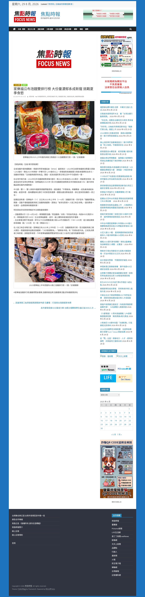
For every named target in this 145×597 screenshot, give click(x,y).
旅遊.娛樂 (41, 29)
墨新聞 (114, 555)
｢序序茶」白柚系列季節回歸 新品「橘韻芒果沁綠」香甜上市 (60, 5)
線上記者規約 (17, 535)
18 (111, 420)
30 (102, 428)
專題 (81, 29)
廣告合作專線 (17, 519)
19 (116, 420)
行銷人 (114, 552)
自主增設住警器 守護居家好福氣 (113, 260)
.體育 (75, 29)
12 (116, 416)
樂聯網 (114, 567)
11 (111, 416)
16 (102, 420)
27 (120, 424)
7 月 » (119, 434)
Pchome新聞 (117, 528)
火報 (113, 559)
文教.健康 (50, 29)
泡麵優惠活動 (62, 96)
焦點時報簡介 (17, 527)
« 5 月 (113, 434)
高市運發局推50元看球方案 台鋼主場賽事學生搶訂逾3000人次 (68, 308)
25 (111, 424)
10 (106, 416)
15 (130, 416)
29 (130, 424)
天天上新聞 (116, 544)
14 (125, 416)
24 (106, 424)
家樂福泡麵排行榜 (52, 96)
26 (116, 424)
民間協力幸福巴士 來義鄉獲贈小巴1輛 (115, 192)
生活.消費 (59, 29)
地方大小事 (31, 29)
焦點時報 (50, 14)
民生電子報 (116, 563)
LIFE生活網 (116, 532)
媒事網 (114, 540)
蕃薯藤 (114, 524)
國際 (86, 29)
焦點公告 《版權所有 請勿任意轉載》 (27, 523)
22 (130, 420)
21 (125, 420)
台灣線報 (115, 571)
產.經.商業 (67, 29)
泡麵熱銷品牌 (70, 96)
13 (120, 416)
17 (106, 420)
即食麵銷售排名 (41, 96)
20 (120, 420)
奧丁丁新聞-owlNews (120, 536)
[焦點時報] (14, 29)
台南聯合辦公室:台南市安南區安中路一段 (28, 515)
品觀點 (114, 548)
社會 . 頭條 (21, 29)
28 (125, 424)
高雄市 (24, 85)
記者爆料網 (116, 575)
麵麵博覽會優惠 (79, 96)
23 (102, 424)
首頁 (14, 543)
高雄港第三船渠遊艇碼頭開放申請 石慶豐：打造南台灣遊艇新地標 (42, 302)
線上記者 (15, 531)
